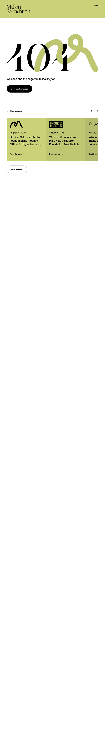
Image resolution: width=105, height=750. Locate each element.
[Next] (96, 111)
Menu (96, 5)
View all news (17, 169)
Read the (16, 154)
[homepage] (18, 8)
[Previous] (92, 111)
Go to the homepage (19, 88)
